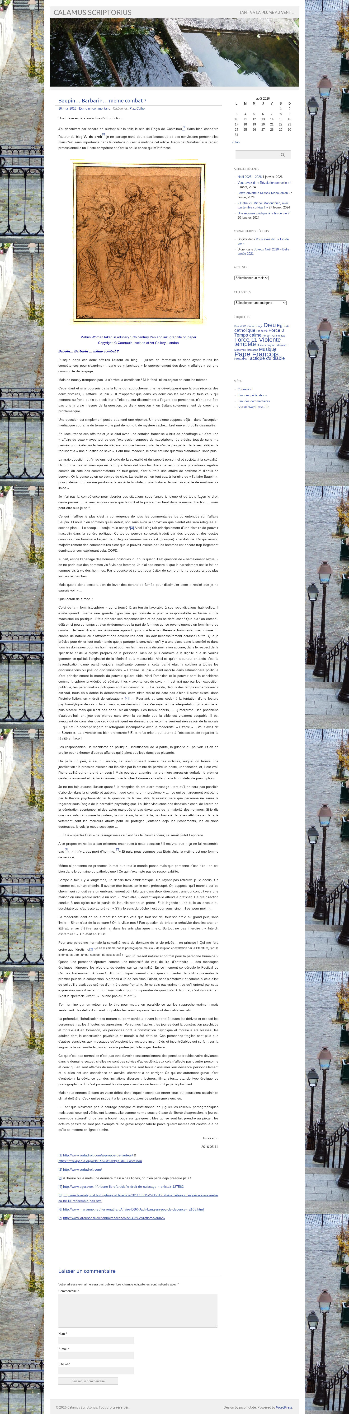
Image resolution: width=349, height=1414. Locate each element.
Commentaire (68, 1291)
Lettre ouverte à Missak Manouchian (263, 193)
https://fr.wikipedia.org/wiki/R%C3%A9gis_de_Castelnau (100, 1161)
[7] (91, 949)
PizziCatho (137, 108)
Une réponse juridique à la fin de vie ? (263, 213)
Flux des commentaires (254, 401)
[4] (127, 698)
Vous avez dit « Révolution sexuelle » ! (264, 183)
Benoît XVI (240, 326)
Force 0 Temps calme (259, 332)
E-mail (63, 1349)
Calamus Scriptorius (92, 12)
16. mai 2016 (67, 108)
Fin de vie (262, 330)
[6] (60, 1209)
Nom (62, 1333)
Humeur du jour (266, 345)
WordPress (284, 1407)
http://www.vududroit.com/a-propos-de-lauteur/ (98, 1155)
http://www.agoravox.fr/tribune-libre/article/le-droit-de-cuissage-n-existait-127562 (123, 1186)
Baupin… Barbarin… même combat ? (102, 101)
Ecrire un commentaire (94, 108)
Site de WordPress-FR (253, 407)
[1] (60, 1155)
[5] (60, 1195)
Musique (268, 349)
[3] (132, 528)
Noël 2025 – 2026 (250, 177)
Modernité (240, 349)
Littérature (281, 345)
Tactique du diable (266, 358)
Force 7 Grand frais (274, 335)
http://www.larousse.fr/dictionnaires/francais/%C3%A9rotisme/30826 (114, 1218)
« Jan (236, 142)
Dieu (270, 325)
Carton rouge (255, 326)
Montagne (252, 349)
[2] (60, 1169)
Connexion (245, 389)
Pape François (256, 354)
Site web (64, 1364)
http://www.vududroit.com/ (82, 1169)
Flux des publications (252, 395)
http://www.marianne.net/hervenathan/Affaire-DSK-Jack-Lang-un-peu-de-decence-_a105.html (133, 1209)
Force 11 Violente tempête (257, 342)
